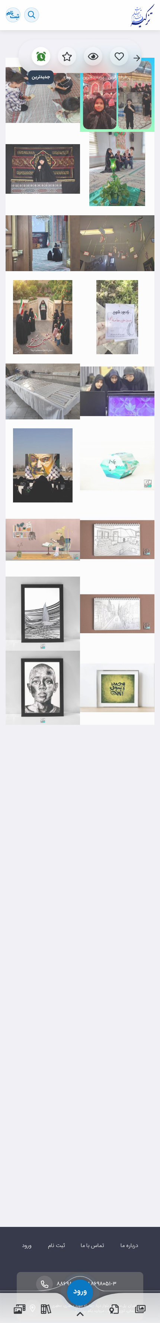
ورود (27, 1245)
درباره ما (129, 1245)
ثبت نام (56, 1245)
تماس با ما (92, 1245)
